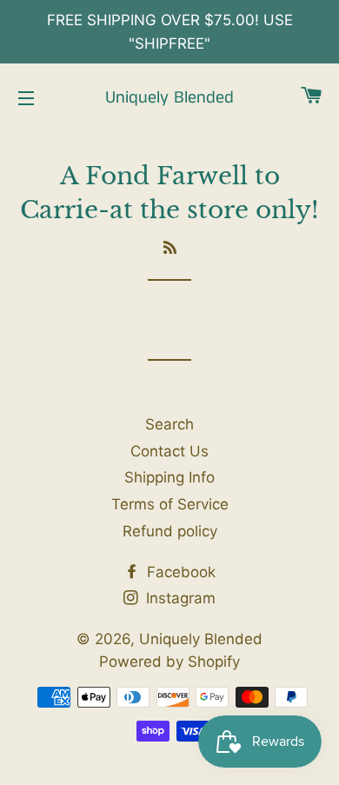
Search (169, 424)
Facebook (179, 572)
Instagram (179, 598)
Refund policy (170, 531)
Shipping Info (169, 477)
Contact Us (169, 451)
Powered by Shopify (169, 661)
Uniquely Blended (169, 98)
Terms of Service (170, 504)
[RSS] (170, 248)
